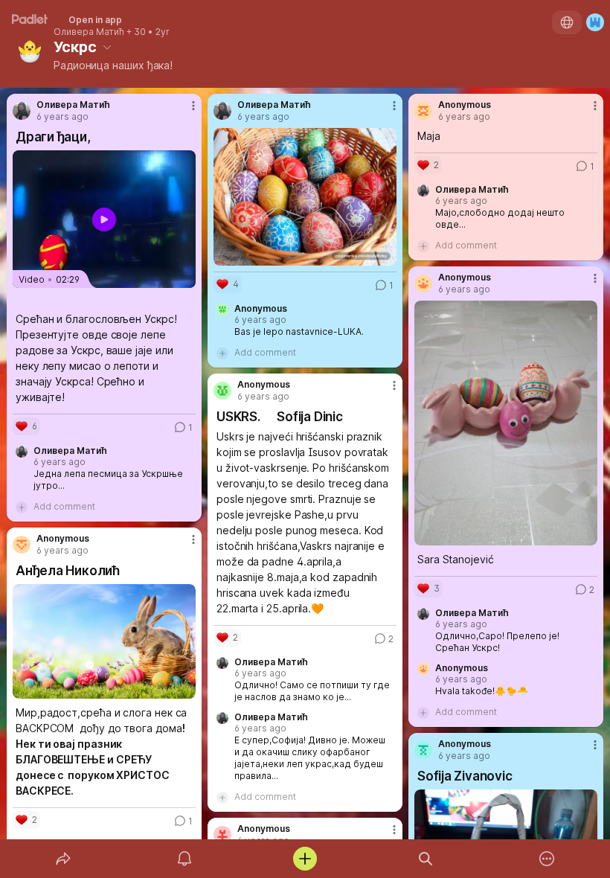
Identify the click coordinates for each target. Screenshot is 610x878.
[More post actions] (184, 111)
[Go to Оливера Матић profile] (21, 111)
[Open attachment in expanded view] (305, 197)
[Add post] (305, 859)
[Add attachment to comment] (21, 507)
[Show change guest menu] (595, 22)
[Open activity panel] (184, 859)
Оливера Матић (89, 32)
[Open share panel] (63, 859)
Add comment (64, 506)
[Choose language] (567, 22)
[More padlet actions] (547, 859)
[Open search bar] (425, 858)
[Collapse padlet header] (107, 46)
